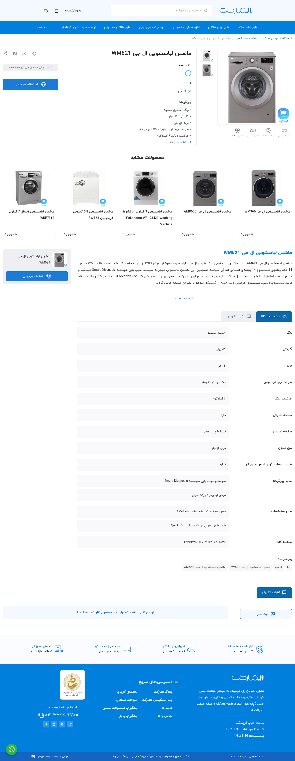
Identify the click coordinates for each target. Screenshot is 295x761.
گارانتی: (186, 83)
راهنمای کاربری (127, 692)
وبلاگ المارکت (163, 692)
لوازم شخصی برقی (151, 27)
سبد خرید (56, 10)
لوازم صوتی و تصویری (186, 27)
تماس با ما (165, 716)
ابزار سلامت (45, 27)
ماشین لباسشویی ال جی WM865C (207, 211)
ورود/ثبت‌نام (72, 10)
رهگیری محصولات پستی (120, 708)
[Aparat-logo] (70, 724)
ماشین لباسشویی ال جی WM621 (250, 567)
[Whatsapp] (62, 724)
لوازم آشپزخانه (248, 27)
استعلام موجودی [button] (26, 84)
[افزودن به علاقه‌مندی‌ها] (34, 54)
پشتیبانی (45, 10)
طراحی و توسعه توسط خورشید (52, 756)
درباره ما (167, 708)
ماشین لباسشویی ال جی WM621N (205, 567)
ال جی (278, 567)
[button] (24, 53)
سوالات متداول (126, 700)
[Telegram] (46, 724)
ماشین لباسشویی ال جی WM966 (267, 211)
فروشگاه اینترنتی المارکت (276, 39)
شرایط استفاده (238, 756)
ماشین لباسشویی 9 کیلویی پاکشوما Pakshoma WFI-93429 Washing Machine (147, 218)
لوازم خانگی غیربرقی (117, 27)
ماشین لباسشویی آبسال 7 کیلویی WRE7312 (30, 214)
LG (288, 567)
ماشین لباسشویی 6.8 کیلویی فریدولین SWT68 (93, 214)
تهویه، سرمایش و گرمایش (78, 27)
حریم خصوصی (256, 756)
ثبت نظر (262, 614)
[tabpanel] (207, 55)
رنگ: (184, 65)
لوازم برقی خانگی (219, 27)
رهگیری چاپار (128, 716)
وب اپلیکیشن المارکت (157, 700)
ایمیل (200, 46)
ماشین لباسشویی (246, 39)
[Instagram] (54, 724)
